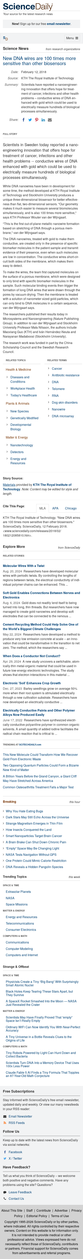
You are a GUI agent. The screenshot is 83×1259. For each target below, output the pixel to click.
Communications (17, 942)
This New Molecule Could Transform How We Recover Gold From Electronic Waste (40, 756)
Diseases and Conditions (19, 379)
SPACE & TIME (11, 885)
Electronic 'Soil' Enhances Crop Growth (32, 683)
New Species (19, 411)
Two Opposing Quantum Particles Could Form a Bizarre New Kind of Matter (41, 767)
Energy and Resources (18, 460)
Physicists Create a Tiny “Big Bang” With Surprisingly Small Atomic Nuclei (42, 983)
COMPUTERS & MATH (15, 936)
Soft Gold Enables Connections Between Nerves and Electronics (41, 595)
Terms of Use (60, 1216)
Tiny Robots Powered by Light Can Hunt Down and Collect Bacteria (41, 1054)
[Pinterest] (36, 120)
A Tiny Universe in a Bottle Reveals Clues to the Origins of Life (39, 1038)
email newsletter (58, 23)
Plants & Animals (17, 403)
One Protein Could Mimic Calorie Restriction (36, 860)
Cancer (57, 368)
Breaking (9, 801)
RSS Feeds (17, 1122)
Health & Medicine (18, 369)
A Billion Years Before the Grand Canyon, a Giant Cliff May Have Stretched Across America (40, 778)
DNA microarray (63, 416)
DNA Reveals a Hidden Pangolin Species (34, 867)
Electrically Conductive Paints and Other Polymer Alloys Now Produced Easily (39, 712)
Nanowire (58, 409)
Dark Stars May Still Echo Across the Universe (37, 817)
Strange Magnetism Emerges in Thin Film (34, 823)
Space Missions (17, 904)
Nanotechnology (21, 445)
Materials (9, 484)
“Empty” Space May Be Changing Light (32, 848)
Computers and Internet (22, 955)
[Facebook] (23, 120)
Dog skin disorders (65, 402)
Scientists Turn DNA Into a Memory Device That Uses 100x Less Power (42, 1064)
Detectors (17, 452)
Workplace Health (22, 388)
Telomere (58, 388)
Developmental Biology (20, 426)
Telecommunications (20, 923)
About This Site (11, 1210)
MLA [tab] (42, 508)
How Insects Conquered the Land (29, 829)
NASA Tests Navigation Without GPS (31, 854)
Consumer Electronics (21, 929)
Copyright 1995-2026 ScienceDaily (28, 1221)
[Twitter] (30, 120)
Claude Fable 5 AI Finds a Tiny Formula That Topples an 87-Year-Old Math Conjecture (42, 1074)
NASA (10, 898)
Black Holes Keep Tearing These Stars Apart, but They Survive (39, 993)
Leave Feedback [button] (20, 1192)
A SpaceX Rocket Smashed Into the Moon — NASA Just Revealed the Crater (41, 1003)
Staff (29, 1210)
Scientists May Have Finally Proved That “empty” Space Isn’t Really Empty (39, 1019)
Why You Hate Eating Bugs (24, 811)
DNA (55, 382)
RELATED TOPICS (16, 360)
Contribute (43, 1210)
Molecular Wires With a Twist (23, 565)
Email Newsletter (20, 1116)
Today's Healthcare (23, 395)
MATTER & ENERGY (14, 910)
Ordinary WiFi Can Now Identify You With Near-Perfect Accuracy (43, 1029)
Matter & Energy (17, 437)
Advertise (61, 1210)
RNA (55, 395)
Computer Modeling (19, 948)
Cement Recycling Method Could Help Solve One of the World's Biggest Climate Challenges (40, 626)
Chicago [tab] (71, 508)
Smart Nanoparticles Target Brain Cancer (34, 836)
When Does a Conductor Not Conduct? (31, 656)
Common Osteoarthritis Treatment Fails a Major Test (38, 787)
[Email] (49, 120)
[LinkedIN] (43, 120)
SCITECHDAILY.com (30, 744)
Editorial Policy (36, 1216)
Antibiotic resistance (66, 375)
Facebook (15, 1152)
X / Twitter (15, 1158)
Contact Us (16, 1198)
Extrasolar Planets (18, 891)
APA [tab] (55, 508)
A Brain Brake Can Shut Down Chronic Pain (36, 842)
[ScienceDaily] (28, 6)
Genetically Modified (24, 418)
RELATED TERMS (57, 360)
